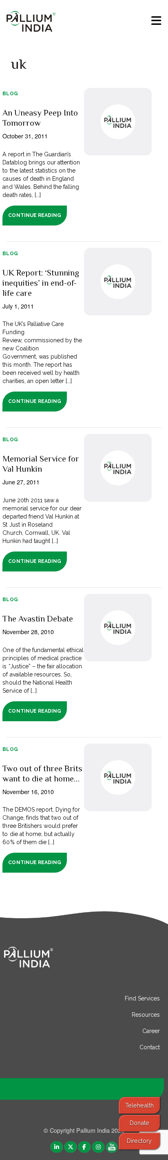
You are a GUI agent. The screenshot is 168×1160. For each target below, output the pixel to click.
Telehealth (139, 1105)
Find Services (142, 998)
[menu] (156, 20)
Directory (139, 1140)
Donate (139, 1122)
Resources (146, 1014)
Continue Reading (34, 215)
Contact (149, 1047)
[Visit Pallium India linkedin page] (57, 1146)
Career (151, 1031)
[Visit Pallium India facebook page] (84, 1146)
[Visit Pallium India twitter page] (70, 1146)
